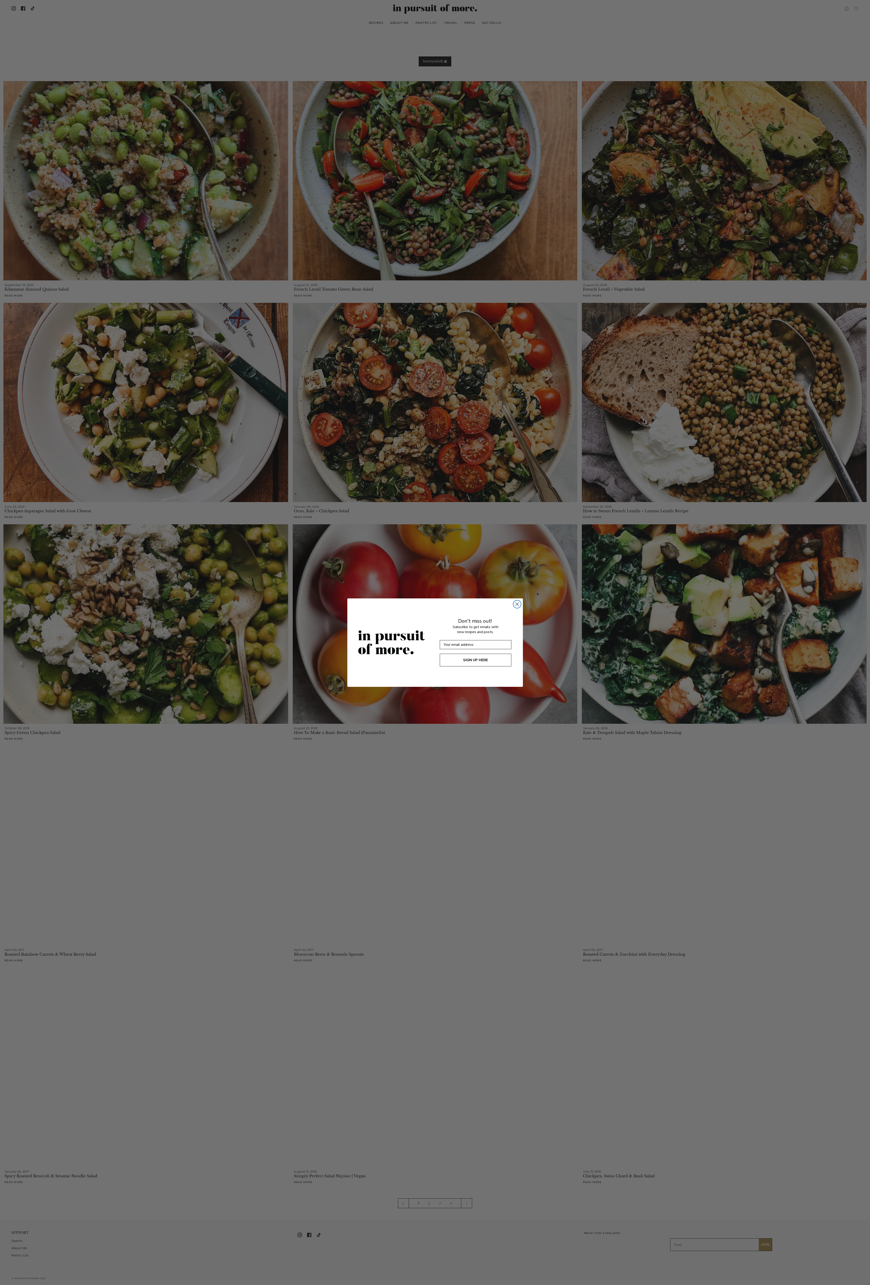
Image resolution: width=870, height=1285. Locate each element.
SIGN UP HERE (475, 660)
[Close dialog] (517, 604)
